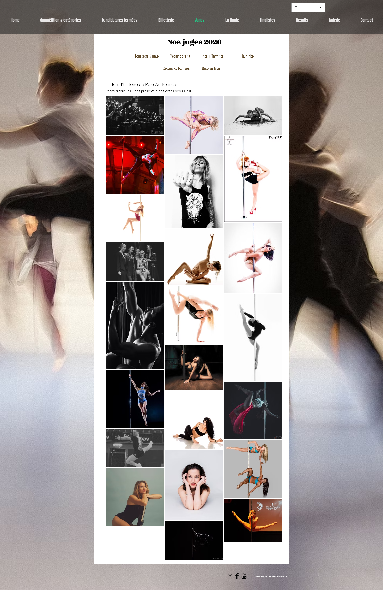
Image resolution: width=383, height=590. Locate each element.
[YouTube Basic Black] (244, 576)
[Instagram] (230, 576)
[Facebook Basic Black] (237, 576)
